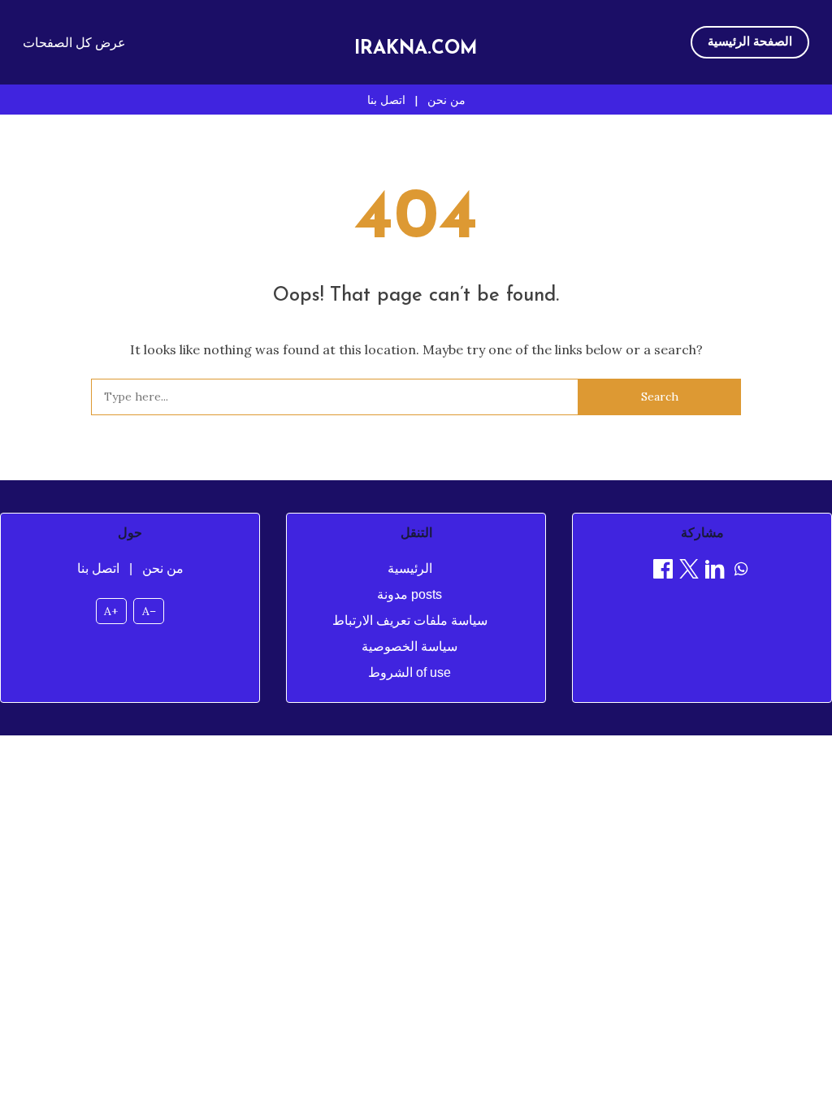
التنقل (416, 533)
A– (149, 611)
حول (130, 533)
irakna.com (416, 49)
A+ (111, 611)
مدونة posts (409, 594)
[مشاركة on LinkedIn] (715, 571)
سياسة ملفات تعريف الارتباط (410, 620)
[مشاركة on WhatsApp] (741, 571)
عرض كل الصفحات (74, 42)
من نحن (446, 100)
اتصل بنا (386, 100)
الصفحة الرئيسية (750, 41)
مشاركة (702, 533)
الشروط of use (409, 672)
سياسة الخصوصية (409, 646)
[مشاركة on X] (689, 571)
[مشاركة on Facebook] (663, 571)
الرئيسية (410, 568)
